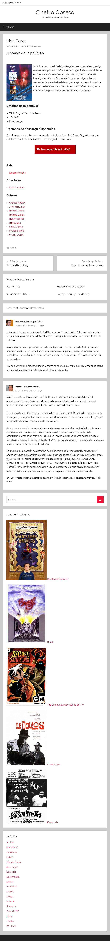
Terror (9, 916)
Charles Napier (17, 202)
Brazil (50, 642)
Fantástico (11, 886)
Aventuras (11, 852)
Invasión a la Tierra (18, 294)
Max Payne (13, 286)
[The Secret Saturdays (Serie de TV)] (26, 704)
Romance (11, 906)
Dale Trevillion (16, 187)
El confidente (54, 764)
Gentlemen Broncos (57, 579)
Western (10, 926)
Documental (12, 876)
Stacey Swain (16, 234)
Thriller (10, 921)
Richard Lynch (16, 214)
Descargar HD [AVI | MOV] (55, 149)
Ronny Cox (15, 222)
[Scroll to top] (105, 936)
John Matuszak (17, 206)
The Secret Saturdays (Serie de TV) (65, 704)
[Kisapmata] (26, 822)
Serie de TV (12, 911)
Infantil (10, 891)
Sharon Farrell (16, 230)
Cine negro (12, 867)
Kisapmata (52, 822)
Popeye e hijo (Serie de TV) (73, 294)
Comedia (11, 871)
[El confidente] (26, 764)
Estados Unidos (17, 172)
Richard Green (16, 210)
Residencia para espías (71, 286)
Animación (12, 847)
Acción (13, 247)
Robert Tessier (16, 218)
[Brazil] (26, 642)
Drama (9, 881)
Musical (10, 901)
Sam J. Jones (16, 226)
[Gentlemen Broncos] (26, 579)
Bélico (9, 857)
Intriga (9, 896)
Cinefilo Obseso (55, 12)
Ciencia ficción (14, 862)
